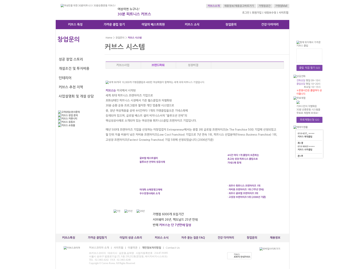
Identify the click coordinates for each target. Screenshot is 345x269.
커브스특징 (68, 237)
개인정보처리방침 (151, 247)
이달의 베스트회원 (153, 24)
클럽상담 (300, 84)
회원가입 (257, 12)
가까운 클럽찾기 (97, 237)
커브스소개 (214, 6)
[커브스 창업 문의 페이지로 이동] (76, 115)
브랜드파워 (158, 65)
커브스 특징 (75, 24)
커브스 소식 (192, 24)
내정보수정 (270, 12)
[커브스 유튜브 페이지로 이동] (76, 122)
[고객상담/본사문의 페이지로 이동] (76, 112)
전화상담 (300, 80)
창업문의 (231, 24)
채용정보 (275, 237)
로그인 (245, 12)
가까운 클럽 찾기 (114, 24)
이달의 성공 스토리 (131, 237)
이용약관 (132, 247)
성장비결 (193, 65)
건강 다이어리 (270, 24)
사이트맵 (283, 12)
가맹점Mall (281, 6)
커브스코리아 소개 (99, 247)
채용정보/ (229, 6)
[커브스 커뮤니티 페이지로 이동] (76, 118)
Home (109, 38)
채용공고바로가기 (244, 6)
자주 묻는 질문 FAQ (193, 237)
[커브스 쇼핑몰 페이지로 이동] (76, 125)
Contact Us (172, 247)
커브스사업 (122, 65)
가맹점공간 (265, 6)
